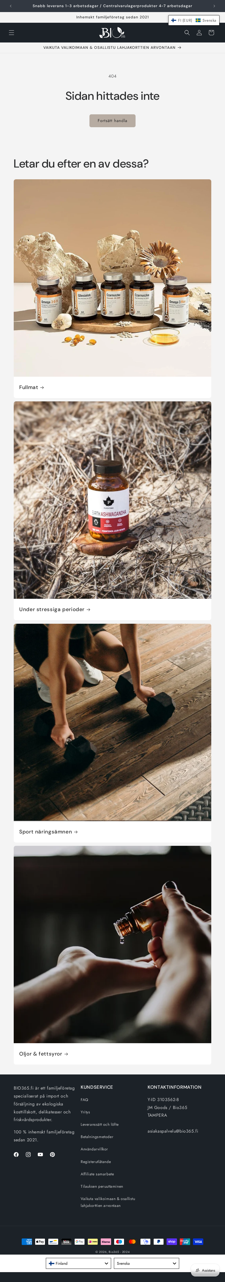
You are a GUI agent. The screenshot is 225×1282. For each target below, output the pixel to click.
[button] (11, 33)
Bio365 (114, 1252)
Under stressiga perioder (52, 609)
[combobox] (78, 1263)
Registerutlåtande (96, 1161)
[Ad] (214, 6)
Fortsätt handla (112, 121)
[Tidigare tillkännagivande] (11, 6)
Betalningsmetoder (97, 1136)
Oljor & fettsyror (40, 1054)
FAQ (84, 1099)
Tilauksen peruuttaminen (102, 1186)
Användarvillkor (94, 1149)
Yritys (85, 1112)
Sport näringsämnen (45, 832)
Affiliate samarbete (97, 1174)
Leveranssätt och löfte (100, 1124)
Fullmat (28, 387)
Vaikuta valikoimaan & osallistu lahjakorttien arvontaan (108, 1202)
